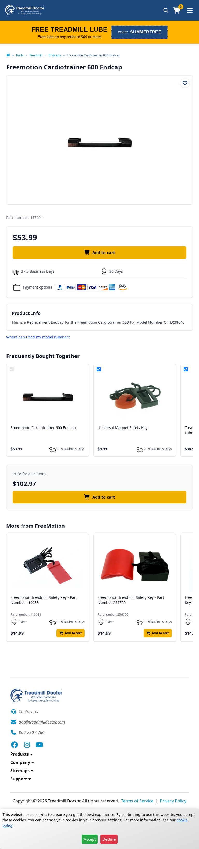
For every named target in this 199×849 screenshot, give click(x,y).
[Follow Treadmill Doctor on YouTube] (39, 745)
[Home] (8, 55)
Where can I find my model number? (38, 337)
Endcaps (54, 55)
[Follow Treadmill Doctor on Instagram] (27, 745)
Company (20, 762)
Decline (109, 839)
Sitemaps (20, 770)
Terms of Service (137, 801)
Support (18, 779)
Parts (19, 55)
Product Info (26, 313)
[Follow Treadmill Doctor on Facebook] (14, 745)
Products (19, 754)
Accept (90, 839)
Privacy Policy (173, 801)
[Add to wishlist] (185, 83)
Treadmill (35, 55)
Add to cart (103, 252)
